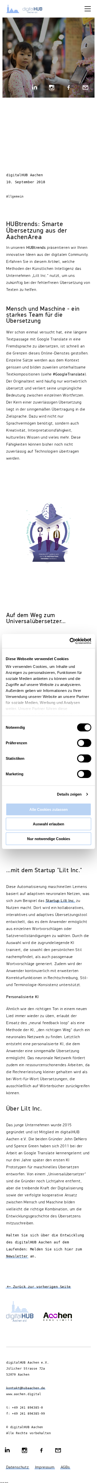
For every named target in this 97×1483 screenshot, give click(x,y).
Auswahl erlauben (48, 824)
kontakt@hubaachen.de (25, 1388)
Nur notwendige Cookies (48, 838)
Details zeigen (69, 794)
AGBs (65, 1467)
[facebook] (68, 88)
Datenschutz (17, 1467)
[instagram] (52, 88)
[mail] (85, 88)
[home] (27, 9)
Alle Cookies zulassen (48, 809)
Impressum (44, 1467)
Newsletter (17, 1256)
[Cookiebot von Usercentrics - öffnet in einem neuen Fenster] (69, 641)
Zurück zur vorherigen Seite (41, 1287)
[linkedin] (35, 88)
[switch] (84, 743)
